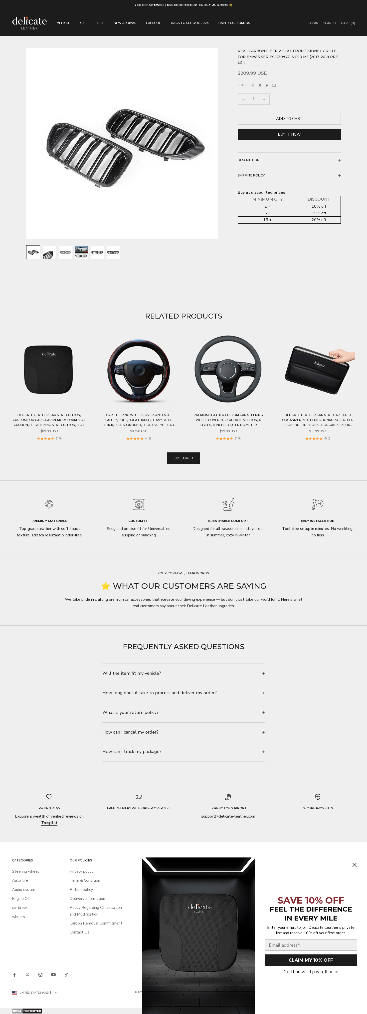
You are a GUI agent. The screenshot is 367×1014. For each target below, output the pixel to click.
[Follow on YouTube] (53, 974)
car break (20, 907)
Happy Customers (234, 23)
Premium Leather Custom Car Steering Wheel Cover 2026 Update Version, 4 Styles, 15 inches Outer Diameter (228, 420)
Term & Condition (85, 880)
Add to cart (289, 118)
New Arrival (125, 23)
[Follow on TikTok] (66, 974)
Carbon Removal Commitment (96, 923)
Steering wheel (25, 871)
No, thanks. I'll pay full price (311, 971)
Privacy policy (81, 871)
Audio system (24, 889)
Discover (183, 458)
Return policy (81, 889)
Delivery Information (87, 898)
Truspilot (49, 823)
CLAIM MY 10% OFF (311, 960)
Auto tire (20, 880)
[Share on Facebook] (253, 85)
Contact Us (79, 932)
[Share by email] (274, 85)
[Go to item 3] (65, 252)
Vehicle (63, 23)
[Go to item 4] (81, 252)
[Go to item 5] (97, 252)
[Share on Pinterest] (267, 85)
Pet (100, 23)
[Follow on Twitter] (27, 974)
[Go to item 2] (49, 252)
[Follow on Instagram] (40, 974)
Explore (153, 23)
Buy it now (289, 134)
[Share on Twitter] (260, 85)
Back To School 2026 (189, 23)
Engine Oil (21, 898)
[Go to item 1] (33, 252)
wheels (18, 917)
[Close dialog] (355, 865)
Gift (83, 23)
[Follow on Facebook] (14, 974)
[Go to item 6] (113, 252)
